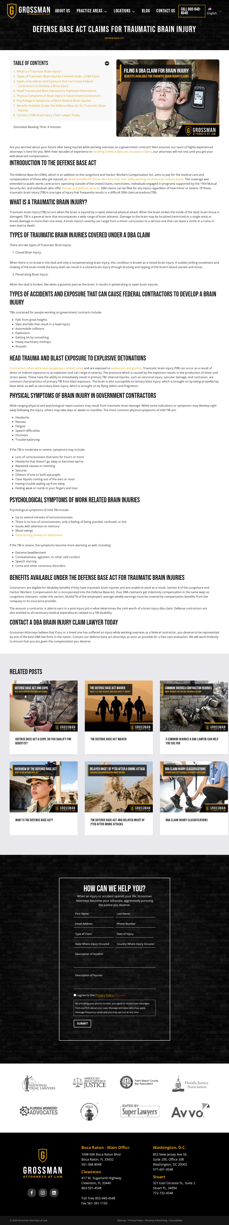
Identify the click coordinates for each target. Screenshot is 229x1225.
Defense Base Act (114, 38)
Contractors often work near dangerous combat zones (46, 368)
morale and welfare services (81, 188)
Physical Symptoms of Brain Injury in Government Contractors (59, 96)
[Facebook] (31, 1192)
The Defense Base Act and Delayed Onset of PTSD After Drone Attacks (118, 822)
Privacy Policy (135, 1220)
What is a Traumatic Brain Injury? (39, 71)
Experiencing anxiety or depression (39, 535)
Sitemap (121, 1220)
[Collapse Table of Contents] (107, 63)
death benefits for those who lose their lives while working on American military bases (126, 179)
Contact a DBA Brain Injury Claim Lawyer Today (48, 115)
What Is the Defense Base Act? (34, 820)
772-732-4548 (163, 1193)
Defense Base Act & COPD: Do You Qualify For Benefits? (43, 741)
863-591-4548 (91, 1188)
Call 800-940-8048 (191, 11)
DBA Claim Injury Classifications (187, 820)
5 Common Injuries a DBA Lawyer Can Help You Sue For (192, 741)
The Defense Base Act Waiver (108, 739)
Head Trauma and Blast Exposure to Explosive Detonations (57, 91)
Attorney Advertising (156, 1220)
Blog (146, 11)
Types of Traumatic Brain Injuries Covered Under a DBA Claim (58, 76)
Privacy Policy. (104, 995)
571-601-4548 (163, 1169)
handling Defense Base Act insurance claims (122, 152)
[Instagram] (42, 1192)
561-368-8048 (91, 1164)
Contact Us (165, 11)
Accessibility (175, 1220)
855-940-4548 (105, 1198)
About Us (62, 11)
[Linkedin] (54, 1192)
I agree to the (101, 995)
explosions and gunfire (126, 368)
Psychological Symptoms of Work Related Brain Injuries (54, 101)
